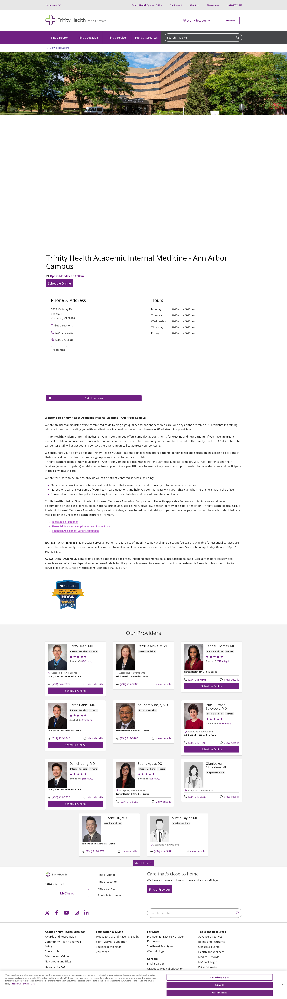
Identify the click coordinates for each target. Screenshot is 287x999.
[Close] (282, 984)
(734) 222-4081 (64, 340)
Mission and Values (57, 956)
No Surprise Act (55, 966)
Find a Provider (159, 889)
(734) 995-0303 (195, 679)
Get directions (63, 325)
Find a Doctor (59, 37)
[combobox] (203, 37)
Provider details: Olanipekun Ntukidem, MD (211, 780)
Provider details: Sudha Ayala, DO (143, 783)
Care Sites (51, 5)
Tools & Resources (146, 37)
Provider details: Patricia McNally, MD (143, 665)
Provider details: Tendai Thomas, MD (211, 667)
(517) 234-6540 (59, 738)
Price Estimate (207, 967)
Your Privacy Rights (219, 977)
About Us (194, 5)
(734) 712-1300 (195, 743)
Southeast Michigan (109, 947)
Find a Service (117, 37)
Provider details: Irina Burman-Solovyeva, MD (211, 727)
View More (144, 863)
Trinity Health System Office (147, 5)
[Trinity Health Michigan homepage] (65, 20)
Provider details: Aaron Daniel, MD (75, 725)
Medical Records (208, 957)
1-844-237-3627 (234, 5)
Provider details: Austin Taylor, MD (177, 834)
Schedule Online (59, 283)
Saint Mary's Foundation (111, 941)
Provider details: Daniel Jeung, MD (75, 784)
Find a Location (88, 37)
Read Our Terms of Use (23, 983)
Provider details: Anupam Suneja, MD (143, 721)
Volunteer (102, 952)
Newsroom (213, 5)
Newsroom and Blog (58, 961)
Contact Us (52, 951)
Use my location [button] (196, 20)
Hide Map (59, 349)
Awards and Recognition (60, 936)
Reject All (219, 985)
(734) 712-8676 (93, 851)
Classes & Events (209, 947)
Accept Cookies (219, 992)
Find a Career (155, 963)
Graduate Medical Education (165, 968)
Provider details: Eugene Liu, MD (109, 834)
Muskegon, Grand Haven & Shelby (117, 936)
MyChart (230, 20)
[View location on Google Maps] (94, 378)
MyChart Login (207, 962)
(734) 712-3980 (64, 332)
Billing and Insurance (211, 941)
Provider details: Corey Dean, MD (75, 669)
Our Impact (176, 5)
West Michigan (156, 951)
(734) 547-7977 (59, 684)
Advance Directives (210, 936)
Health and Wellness (211, 952)
